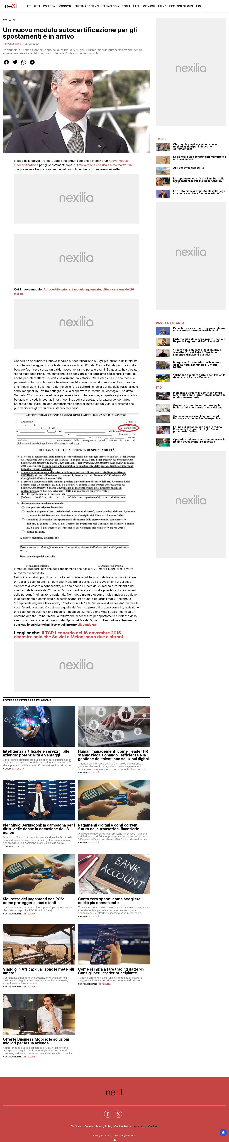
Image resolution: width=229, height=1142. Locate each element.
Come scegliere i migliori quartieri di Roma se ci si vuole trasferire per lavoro (198, 417)
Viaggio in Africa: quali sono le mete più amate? (38, 971)
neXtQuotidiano (12, 43)
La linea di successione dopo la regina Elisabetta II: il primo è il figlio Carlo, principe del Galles (197, 429)
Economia (65, 6)
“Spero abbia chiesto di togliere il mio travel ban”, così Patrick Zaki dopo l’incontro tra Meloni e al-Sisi (197, 352)
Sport (126, 6)
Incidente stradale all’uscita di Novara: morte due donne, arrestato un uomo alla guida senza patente (199, 395)
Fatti (136, 6)
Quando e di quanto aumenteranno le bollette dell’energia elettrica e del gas (197, 406)
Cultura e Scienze (86, 6)
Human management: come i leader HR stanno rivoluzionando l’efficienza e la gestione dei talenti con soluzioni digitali (114, 755)
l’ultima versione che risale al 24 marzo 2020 (103, 165)
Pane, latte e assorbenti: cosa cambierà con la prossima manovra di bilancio (199, 329)
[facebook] (6, 64)
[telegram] (32, 64)
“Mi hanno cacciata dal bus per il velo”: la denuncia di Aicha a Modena (199, 376)
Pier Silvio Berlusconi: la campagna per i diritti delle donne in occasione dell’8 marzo (39, 829)
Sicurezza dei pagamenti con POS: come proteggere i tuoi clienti (33, 901)
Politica (49, 6)
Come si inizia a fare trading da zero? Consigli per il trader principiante (111, 971)
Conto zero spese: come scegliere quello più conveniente (109, 901)
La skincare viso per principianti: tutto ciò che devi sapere (199, 158)
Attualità (33, 6)
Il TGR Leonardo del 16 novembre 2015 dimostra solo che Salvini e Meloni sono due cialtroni (68, 634)
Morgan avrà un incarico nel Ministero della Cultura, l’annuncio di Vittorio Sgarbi (197, 364)
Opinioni (149, 6)
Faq (198, 6)
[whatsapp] (23, 64)
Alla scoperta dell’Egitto (188, 168)
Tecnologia (110, 6)
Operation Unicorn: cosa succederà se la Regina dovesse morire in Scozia (199, 440)
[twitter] (15, 64)
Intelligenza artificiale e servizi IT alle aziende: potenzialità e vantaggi (36, 753)
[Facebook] (105, 1112)
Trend (162, 6)
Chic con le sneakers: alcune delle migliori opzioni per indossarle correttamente (195, 146)
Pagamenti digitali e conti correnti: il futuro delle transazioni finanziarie (110, 827)
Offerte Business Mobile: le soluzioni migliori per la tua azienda (36, 1041)
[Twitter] (116, 1112)
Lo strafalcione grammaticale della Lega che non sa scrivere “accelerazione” (199, 192)
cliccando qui (86, 624)
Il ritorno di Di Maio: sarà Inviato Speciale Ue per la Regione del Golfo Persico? (199, 340)
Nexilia (7, 769)
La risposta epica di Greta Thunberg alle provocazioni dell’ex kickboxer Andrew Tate (198, 180)
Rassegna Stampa (181, 6)
